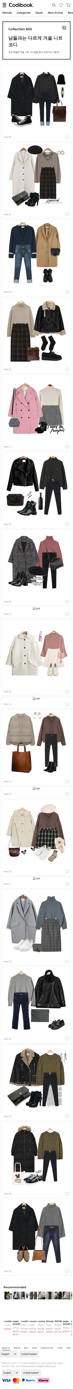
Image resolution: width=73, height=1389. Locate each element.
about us (6, 1348)
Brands (7, 12)
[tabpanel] (7, 1311)
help (68, 1348)
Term (26, 1348)
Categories (24, 12)
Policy (34, 1348)
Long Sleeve (10, 1324)
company (6, 1350)
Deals (39, 12)
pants (32, 1324)
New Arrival (55, 12)
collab (60, 1348)
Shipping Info (47, 1348)
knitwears (59, 1324)
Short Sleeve (27, 1324)
